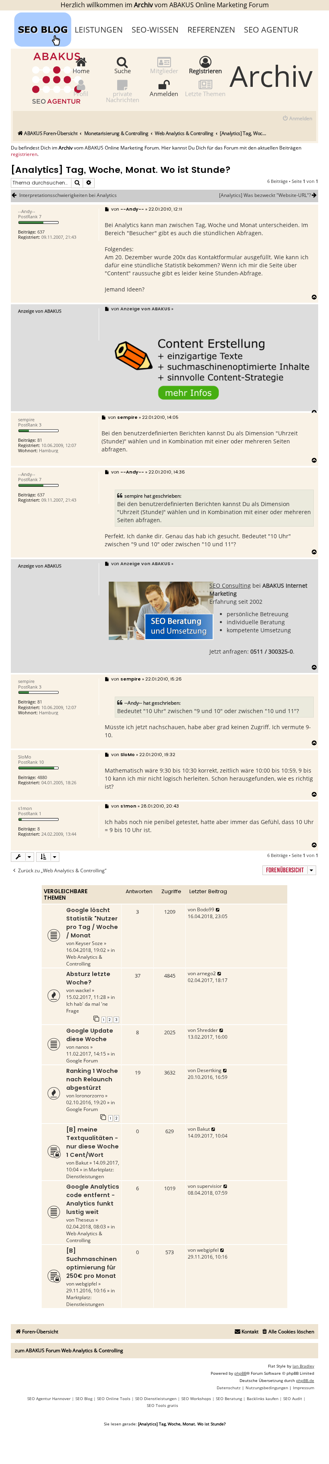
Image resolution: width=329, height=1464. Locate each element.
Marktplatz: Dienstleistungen (90, 1173)
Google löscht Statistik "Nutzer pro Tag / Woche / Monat (92, 922)
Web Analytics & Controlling (84, 960)
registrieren (24, 154)
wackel (83, 990)
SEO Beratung (229, 1398)
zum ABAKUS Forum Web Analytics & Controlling (69, 1350)
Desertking (209, 1070)
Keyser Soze (89, 943)
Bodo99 (205, 909)
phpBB (240, 1373)
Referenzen (211, 29)
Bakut (81, 1162)
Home (81, 70)
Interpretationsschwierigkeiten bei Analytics (68, 195)
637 (41, 231)
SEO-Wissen (155, 29)
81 (39, 440)
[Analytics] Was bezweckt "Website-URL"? (265, 195)
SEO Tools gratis (162, 1405)
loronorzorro (89, 1095)
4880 (42, 777)
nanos (82, 1047)
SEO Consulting (230, 585)
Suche (122, 70)
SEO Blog (83, 1398)
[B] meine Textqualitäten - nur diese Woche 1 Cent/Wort (92, 1142)
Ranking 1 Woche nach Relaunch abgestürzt (92, 1079)
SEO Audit (292, 1398)
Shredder (207, 1030)
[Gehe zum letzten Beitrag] (218, 909)
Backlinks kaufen (262, 1398)
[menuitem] (297, 118)
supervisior (209, 1186)
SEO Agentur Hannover (49, 1398)
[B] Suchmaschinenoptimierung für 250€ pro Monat (91, 1263)
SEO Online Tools (113, 1398)
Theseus (84, 1219)
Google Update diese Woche (89, 1035)
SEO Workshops (196, 1398)
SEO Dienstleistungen (156, 1398)
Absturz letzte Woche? (88, 978)
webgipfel (86, 1283)
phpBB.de (305, 1380)
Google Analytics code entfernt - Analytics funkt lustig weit (92, 1199)
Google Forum (82, 1060)
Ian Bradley (303, 1366)
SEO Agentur (271, 29)
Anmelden (164, 93)
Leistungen (99, 29)
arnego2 (206, 973)
